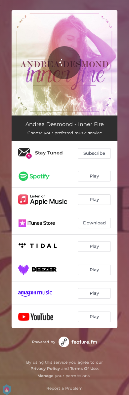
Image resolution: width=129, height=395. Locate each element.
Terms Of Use (84, 368)
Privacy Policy (45, 368)
